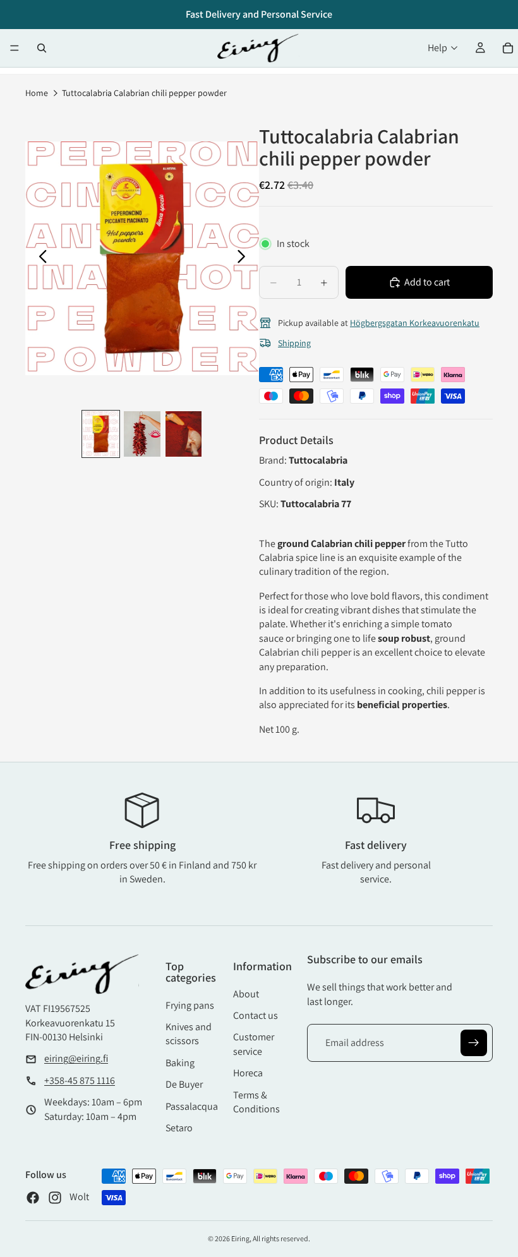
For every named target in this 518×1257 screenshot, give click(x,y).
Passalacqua (192, 1106)
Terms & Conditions (256, 1102)
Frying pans (190, 1005)
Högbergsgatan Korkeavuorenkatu (414, 322)
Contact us (255, 1015)
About (246, 994)
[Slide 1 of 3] (101, 434)
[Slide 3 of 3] (184, 434)
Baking (180, 1062)
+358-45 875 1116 (79, 1080)
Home (36, 93)
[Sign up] (474, 1043)
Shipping (294, 343)
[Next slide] (245, 258)
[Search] (42, 48)
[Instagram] (55, 1197)
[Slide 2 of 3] (142, 434)
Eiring (240, 1238)
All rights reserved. (281, 1238)
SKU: (269, 503)
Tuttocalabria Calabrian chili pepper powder (144, 93)
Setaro (179, 1127)
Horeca (248, 1073)
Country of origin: (296, 482)
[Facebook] (32, 1197)
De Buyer (184, 1084)
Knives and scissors (189, 1033)
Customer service (253, 1043)
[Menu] (14, 48)
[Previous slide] (39, 258)
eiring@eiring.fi (76, 1058)
